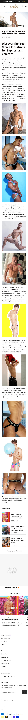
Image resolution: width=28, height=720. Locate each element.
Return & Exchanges (7, 660)
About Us (3, 641)
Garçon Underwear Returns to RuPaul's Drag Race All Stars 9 (10, 618)
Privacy (3, 709)
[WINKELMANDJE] (26, 6)
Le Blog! (3, 667)
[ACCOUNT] (23, 6)
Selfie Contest (5, 663)
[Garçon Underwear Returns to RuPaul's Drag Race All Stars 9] (12, 605)
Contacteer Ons (5, 638)
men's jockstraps (19, 497)
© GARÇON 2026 (4, 706)
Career (3, 644)
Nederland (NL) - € (7, 700)
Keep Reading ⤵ (14, 593)
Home (11, 706)
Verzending (4, 657)
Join (25, 692)
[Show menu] (2, 6)
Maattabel (4, 654)
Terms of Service (18, 706)
